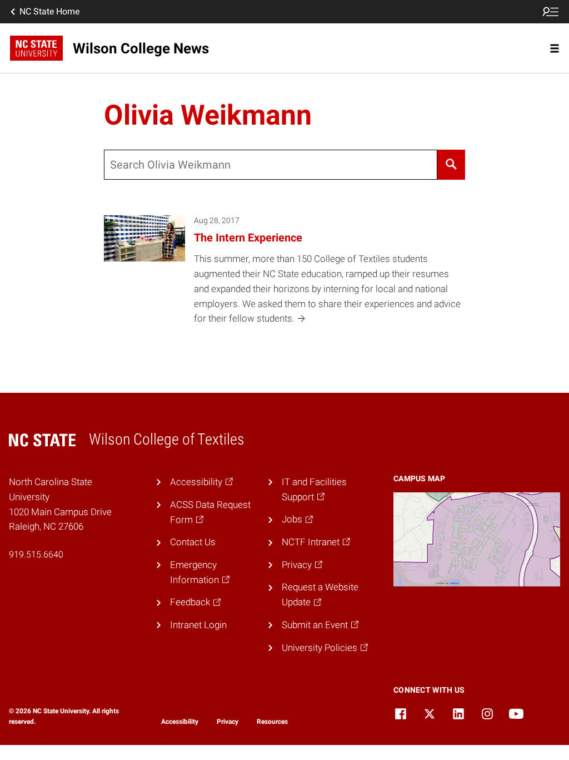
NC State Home (49, 11)
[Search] (451, 165)
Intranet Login (198, 624)
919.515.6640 (36, 554)
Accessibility (179, 722)
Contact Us (193, 541)
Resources (272, 722)
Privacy (227, 722)
